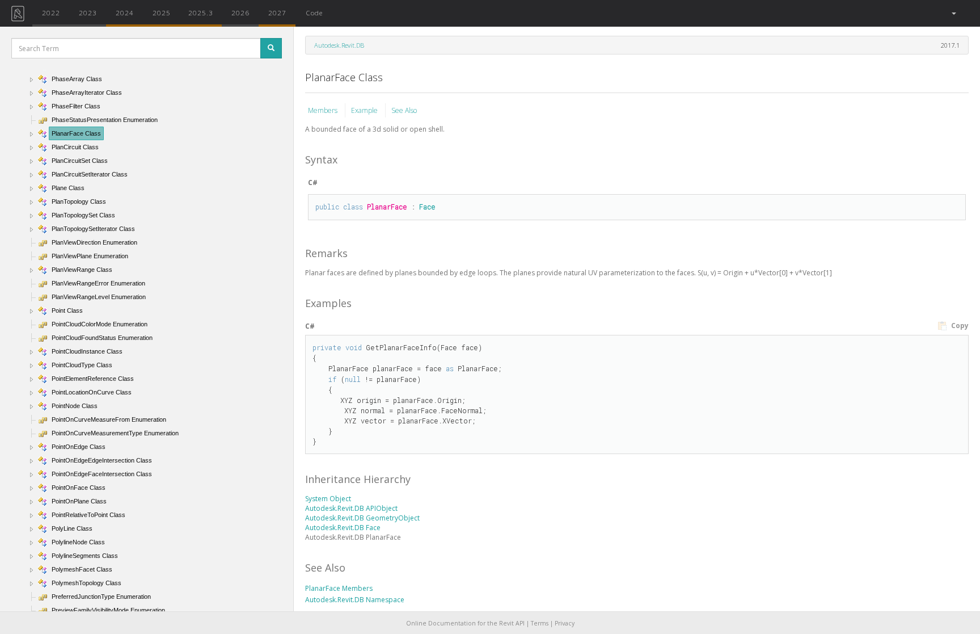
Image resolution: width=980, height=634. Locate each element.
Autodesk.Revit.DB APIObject (351, 508)
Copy (959, 325)
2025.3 (200, 12)
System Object (328, 498)
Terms (539, 623)
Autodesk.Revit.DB (339, 45)
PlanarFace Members (339, 588)
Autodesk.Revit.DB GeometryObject (362, 518)
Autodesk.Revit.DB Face (343, 527)
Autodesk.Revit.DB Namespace (354, 599)
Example (365, 110)
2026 (240, 12)
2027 (277, 12)
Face (427, 206)
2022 (51, 12)
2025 (162, 12)
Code (314, 12)
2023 (88, 12)
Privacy (565, 623)
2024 (125, 12)
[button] (953, 13)
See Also (404, 110)
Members (323, 110)
